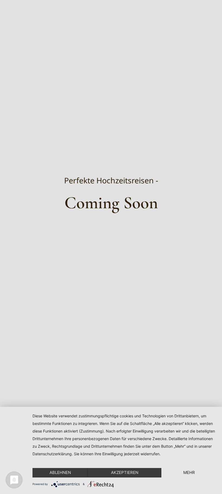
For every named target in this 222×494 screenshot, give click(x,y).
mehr (189, 472)
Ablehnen (60, 472)
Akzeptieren (124, 472)
